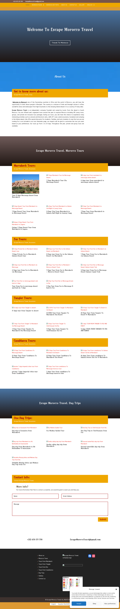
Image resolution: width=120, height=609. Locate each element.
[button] (116, 589)
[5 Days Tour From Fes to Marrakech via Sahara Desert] (94, 250)
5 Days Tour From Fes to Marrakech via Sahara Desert (94, 255)
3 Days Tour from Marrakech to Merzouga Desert (92, 212)
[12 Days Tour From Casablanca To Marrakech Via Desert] (60, 351)
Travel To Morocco (60, 43)
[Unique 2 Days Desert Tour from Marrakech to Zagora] (25, 223)
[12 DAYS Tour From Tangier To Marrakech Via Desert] (60, 309)
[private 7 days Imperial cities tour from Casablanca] (25, 367)
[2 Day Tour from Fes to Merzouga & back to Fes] (60, 282)
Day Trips (41, 573)
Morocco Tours (37, 5)
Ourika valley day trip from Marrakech (56, 445)
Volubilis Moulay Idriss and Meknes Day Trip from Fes (25, 463)
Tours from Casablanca (46, 570)
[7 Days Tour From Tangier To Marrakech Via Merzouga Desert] (25, 325)
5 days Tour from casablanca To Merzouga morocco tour (58, 372)
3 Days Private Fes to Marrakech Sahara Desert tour (24, 255)
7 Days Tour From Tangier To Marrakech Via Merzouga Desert (24, 330)
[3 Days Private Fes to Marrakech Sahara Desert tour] (25, 250)
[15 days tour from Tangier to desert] (25, 308)
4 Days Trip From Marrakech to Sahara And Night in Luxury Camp (59, 212)
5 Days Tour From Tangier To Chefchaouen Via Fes (57, 330)
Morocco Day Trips (52, 5)
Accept (79, 603)
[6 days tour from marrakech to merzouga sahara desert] (94, 176)
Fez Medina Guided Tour (55, 431)
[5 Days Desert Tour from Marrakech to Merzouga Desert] (25, 207)
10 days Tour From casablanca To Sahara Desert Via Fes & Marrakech (94, 356)
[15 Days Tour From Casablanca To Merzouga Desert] (25, 351)
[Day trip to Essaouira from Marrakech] (25, 428)
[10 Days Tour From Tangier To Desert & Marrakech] (94, 309)
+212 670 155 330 (34, 539)
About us (64, 5)
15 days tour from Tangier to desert (25, 311)
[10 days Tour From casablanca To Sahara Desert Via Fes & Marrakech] (94, 351)
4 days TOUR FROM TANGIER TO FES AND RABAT (94, 330)
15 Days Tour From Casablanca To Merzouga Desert (24, 356)
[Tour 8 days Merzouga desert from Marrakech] (25, 184)
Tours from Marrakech (45, 561)
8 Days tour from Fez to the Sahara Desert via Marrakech (59, 255)
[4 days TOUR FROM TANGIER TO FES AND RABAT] (94, 325)
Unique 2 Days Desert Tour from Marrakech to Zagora (24, 228)
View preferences (110, 603)
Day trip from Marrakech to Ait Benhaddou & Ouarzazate (23, 447)
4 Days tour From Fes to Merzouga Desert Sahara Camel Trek (93, 271)
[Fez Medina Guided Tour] (60, 428)
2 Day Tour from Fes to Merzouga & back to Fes (59, 287)
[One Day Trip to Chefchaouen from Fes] (94, 428)
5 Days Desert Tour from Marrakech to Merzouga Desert (25, 212)
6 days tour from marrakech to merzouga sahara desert (92, 181)
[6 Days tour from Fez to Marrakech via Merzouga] (25, 266)
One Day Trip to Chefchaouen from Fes (94, 431)
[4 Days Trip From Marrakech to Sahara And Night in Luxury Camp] (60, 207)
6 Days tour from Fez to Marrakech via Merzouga (25, 271)
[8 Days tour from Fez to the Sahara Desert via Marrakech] (60, 250)
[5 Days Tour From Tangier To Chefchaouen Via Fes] (60, 325)
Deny (94, 603)
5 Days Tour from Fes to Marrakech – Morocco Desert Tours (59, 271)
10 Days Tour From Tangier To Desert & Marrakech (92, 314)
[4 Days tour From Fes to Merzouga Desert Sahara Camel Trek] (94, 266)
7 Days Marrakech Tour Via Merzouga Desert (56, 181)
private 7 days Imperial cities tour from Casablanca (25, 372)
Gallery (81, 5)
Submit (103, 519)
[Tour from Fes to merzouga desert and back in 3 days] (25, 282)
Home (27, 5)
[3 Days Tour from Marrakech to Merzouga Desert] (94, 207)
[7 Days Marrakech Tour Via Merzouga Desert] (60, 176)
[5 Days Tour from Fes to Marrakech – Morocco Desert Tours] (60, 266)
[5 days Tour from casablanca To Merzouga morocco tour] (60, 367)
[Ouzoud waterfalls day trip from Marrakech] (94, 442)
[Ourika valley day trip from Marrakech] (60, 441)
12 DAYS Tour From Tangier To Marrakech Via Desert (57, 314)
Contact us (73, 5)
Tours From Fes (43, 567)
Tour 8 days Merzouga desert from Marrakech (25, 196)
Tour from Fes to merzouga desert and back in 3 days (25, 287)
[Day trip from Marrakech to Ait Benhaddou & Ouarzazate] (25, 442)
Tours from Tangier (45, 564)
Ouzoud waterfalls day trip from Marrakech (93, 447)
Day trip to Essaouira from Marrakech (22, 431)
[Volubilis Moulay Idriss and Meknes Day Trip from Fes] (25, 458)
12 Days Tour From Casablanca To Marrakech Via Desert (58, 356)
